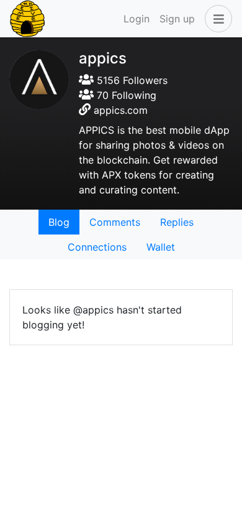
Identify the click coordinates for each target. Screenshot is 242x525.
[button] (216, 18)
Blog (58, 222)
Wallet (160, 247)
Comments (114, 222)
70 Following (125, 95)
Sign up (177, 18)
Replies (177, 222)
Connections (97, 247)
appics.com (121, 110)
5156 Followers (131, 80)
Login (136, 18)
